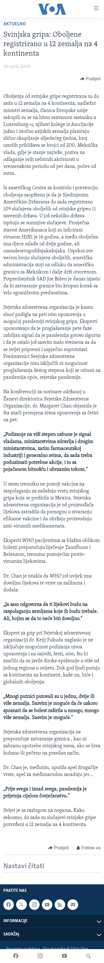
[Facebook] (15, 956)
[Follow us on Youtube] (47, 904)
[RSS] (60, 904)
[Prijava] (72, 904)
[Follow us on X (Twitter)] (21, 904)
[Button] (90, 79)
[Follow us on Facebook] (8, 904)
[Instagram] (40, 956)
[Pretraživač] (88, 956)
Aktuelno (14, 24)
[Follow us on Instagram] (34, 904)
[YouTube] (64, 956)
